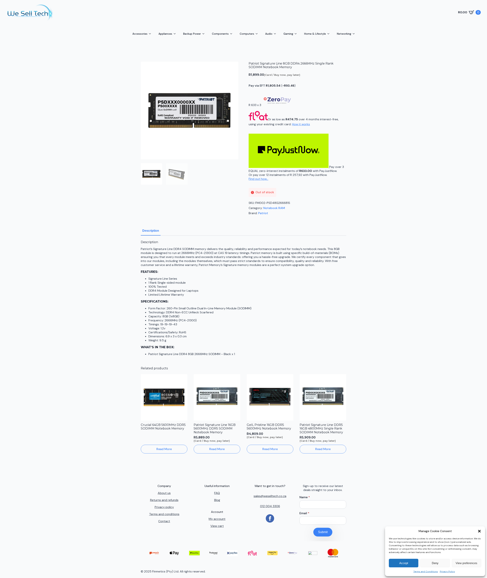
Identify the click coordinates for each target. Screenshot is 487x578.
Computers (247, 33)
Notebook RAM (274, 208)
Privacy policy (164, 507)
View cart (217, 526)
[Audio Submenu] (276, 34)
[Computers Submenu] (257, 34)
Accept (403, 563)
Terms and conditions (164, 514)
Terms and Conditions (425, 571)
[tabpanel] (243, 298)
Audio (268, 33)
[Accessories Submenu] (151, 34)
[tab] (151, 231)
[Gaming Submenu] (296, 34)
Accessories (139, 33)
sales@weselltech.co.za (270, 496)
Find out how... (258, 179)
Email (304, 513)
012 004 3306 (270, 506)
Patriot (263, 213)
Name (304, 497)
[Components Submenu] (232, 34)
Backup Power (192, 33)
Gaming (288, 33)
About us (164, 493)
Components (220, 33)
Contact (164, 521)
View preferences (466, 563)
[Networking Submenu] (354, 34)
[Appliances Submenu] (175, 34)
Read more (164, 449)
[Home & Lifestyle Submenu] (329, 34)
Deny (435, 563)
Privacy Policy (447, 571)
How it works (301, 124)
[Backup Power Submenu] (204, 34)
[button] (479, 531)
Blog (217, 500)
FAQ (217, 493)
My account (217, 519)
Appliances (165, 33)
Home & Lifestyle (315, 33)
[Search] (203, 12)
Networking (344, 33)
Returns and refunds (164, 500)
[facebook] (270, 518)
